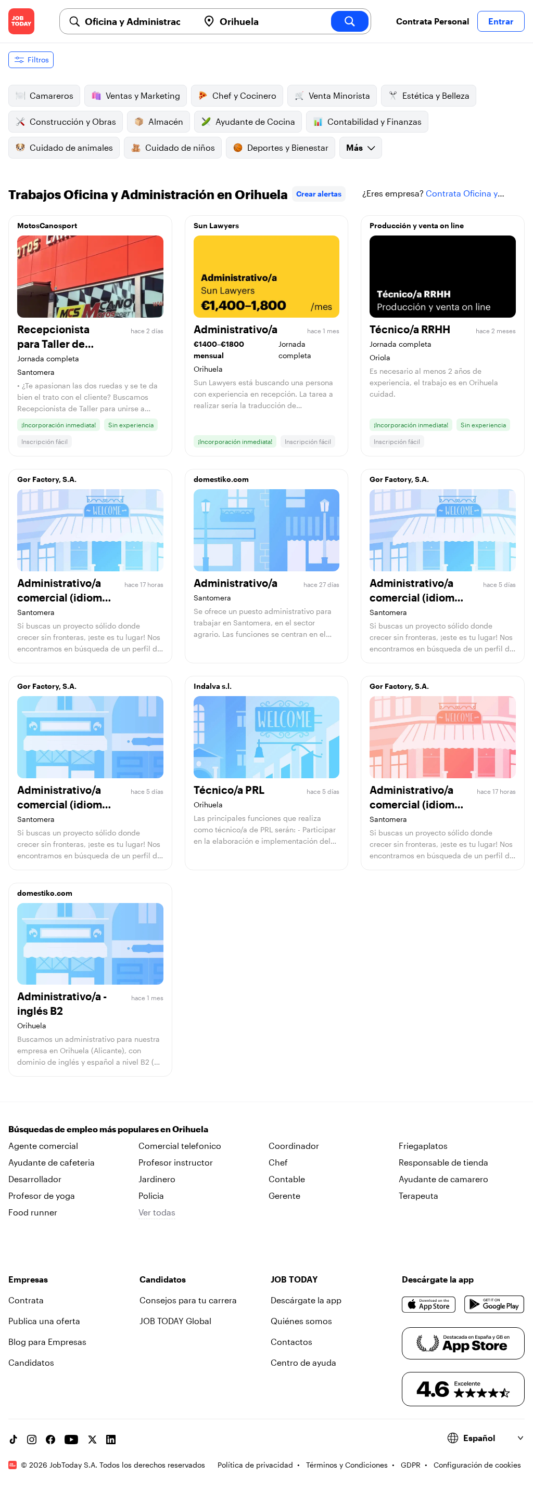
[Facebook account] (50, 1439)
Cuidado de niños (180, 147)
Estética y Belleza (435, 95)
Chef (278, 1162)
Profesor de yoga (41, 1195)
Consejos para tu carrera (188, 1300)
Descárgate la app (306, 1300)
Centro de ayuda (303, 1362)
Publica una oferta (44, 1321)
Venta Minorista (339, 95)
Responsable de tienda (443, 1162)
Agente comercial (43, 1145)
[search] (350, 21)
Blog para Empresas (47, 1341)
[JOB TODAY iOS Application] (429, 1304)
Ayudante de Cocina (255, 121)
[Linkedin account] (111, 1439)
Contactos (291, 1341)
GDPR (411, 1464)
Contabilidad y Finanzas (374, 121)
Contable (287, 1179)
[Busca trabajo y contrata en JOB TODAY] (21, 21)
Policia (151, 1195)
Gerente (284, 1195)
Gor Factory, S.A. (47, 479)
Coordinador (294, 1145)
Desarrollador (34, 1179)
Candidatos (31, 1362)
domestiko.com (221, 479)
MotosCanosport (47, 225)
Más (354, 147)
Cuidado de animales (71, 147)
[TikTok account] (13, 1439)
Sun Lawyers (216, 225)
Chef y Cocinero (244, 95)
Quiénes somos (301, 1321)
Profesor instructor (175, 1162)
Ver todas (156, 1212)
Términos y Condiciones (347, 1464)
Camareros (51, 95)
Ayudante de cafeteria (51, 1162)
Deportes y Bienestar (287, 147)
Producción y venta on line (417, 225)
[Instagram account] (31, 1439)
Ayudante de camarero (443, 1179)
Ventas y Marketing (143, 95)
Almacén (165, 121)
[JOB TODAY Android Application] (494, 1304)
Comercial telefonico (179, 1145)
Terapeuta (418, 1195)
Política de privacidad (255, 1464)
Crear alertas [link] (318, 193)
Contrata (26, 1300)
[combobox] (138, 21)
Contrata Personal (432, 21)
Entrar (501, 21)
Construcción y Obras (73, 121)
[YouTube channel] (71, 1439)
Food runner (32, 1212)
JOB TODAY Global (175, 1321)
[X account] (92, 1439)
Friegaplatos (423, 1145)
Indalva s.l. (213, 686)
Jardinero (156, 1179)
